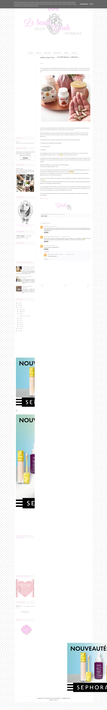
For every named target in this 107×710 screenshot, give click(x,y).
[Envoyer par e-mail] (42, 216)
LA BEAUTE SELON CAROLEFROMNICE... (53, 698)
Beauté (18, 606)
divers (28, 606)
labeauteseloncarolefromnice (54, 214)
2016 (19, 328)
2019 (19, 303)
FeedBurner (28, 159)
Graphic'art (55, 699)
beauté (38, 53)
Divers (66, 53)
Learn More (84, 4)
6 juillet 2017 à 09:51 (53, 226)
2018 (19, 305)
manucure (33, 606)
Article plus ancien (88, 286)
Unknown (46, 226)
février (20, 324)
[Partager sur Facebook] (46, 216)
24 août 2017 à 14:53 (70, 254)
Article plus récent (42, 286)
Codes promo (19, 168)
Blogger (27, 611)
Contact (74, 53)
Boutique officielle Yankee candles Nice (27, 287)
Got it (91, 4)
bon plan (24, 606)
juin (20, 318)
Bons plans (57, 53)
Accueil (30, 53)
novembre (21, 309)
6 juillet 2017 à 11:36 (66, 236)
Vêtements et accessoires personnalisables (25, 143)
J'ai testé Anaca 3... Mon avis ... (25, 315)
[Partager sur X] (45, 216)
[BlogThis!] (43, 216)
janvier (20, 326)
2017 (19, 307)
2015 (19, 330)
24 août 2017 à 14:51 (53, 245)
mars (20, 322)
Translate (26, 237)
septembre (21, 311)
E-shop (17, 141)
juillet (20, 313)
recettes (17, 607)
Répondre (46, 232)
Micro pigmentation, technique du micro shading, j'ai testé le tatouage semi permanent (28, 268)
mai (20, 320)
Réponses (47, 251)
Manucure (47, 53)
